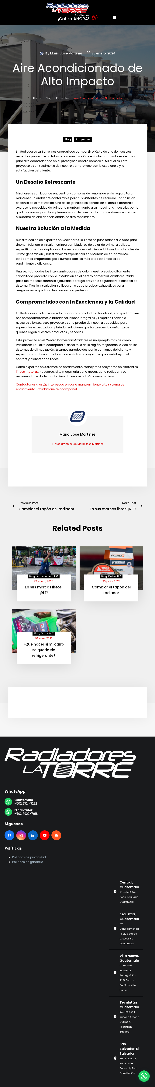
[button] (144, 1076)
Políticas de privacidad (29, 857)
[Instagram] (21, 835)
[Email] (56, 835)
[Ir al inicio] (70, 763)
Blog (48, 98)
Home (37, 98)
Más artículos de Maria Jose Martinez (79, 444)
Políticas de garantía (27, 862)
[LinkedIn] (33, 835)
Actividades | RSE (47, 576)
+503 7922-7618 (26, 813)
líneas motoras (27, 371)
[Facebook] (9, 835)
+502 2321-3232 (25, 803)
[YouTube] (45, 835)
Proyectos (62, 98)
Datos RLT (114, 576)
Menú (114, 17)
